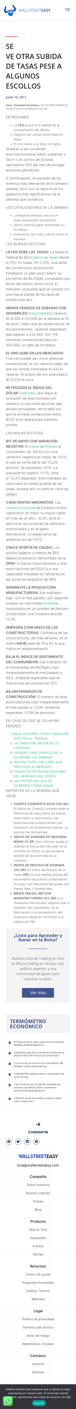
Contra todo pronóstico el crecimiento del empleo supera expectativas (38, 1065)
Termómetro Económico (26, 105)
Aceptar (39, 1403)
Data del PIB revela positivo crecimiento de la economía (39, 1075)
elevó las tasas (46, 257)
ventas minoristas (20, 508)
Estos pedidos (40, 313)
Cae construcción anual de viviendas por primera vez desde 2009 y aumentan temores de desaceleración (37, 1087)
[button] (9, 1142)
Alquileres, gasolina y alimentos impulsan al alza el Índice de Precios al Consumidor (39, 1054)
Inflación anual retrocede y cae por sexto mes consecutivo (38, 1100)
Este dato (27, 393)
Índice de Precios (43, 446)
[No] (69, 1396)
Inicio (9, 105)
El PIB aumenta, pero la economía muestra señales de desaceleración (39, 1043)
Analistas (51, 603)
